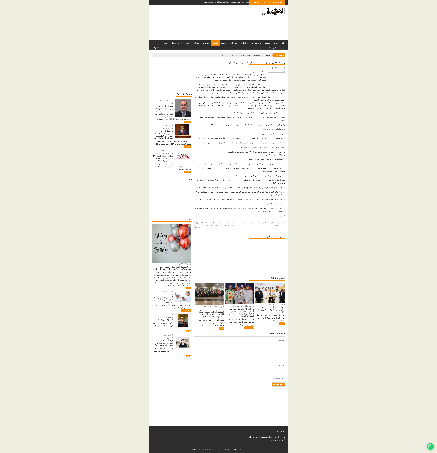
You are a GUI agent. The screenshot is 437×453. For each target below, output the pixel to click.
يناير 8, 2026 (279, 304)
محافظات (244, 43)
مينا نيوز (282, 437)
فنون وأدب (234, 43)
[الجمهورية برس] (283, 43)
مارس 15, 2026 (166, 314)
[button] (430, 446)
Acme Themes (240, 449)
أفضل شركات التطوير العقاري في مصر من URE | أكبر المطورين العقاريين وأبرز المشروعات (212, 2)
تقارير (276, 43)
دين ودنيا (206, 43)
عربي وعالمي (256, 43)
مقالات (223, 43)
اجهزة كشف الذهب (272, 437)
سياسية (267, 43)
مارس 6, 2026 (167, 335)
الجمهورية (268, 68)
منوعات (196, 43)
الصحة (188, 43)
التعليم (165, 43)
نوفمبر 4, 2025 (248, 306)
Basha (209, 307)
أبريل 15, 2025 (166, 101)
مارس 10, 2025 (166, 126)
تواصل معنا (281, 432)
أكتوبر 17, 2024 (166, 150)
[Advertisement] (197, 23)
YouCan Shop (259, 437)
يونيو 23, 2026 (185, 264)
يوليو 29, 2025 (218, 307)
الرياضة (215, 43)
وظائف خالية (273, 48)
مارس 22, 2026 (166, 292)
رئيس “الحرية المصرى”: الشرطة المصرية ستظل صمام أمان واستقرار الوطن (263, 224)
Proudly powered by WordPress (203, 449)
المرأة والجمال (176, 43)
